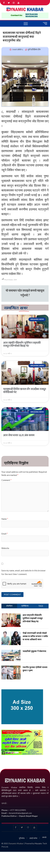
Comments (25, 606)
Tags (40, 606)
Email (4, 533)
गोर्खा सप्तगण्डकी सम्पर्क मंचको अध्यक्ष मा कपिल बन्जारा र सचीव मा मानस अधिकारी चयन (35, 636)
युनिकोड (22, 838)
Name (4, 519)
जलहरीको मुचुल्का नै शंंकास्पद (34, 651)
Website (5, 548)
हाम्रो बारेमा (33, 838)
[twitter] (8, 2)
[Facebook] (4, 2)
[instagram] (13, 2)
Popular (9, 606)
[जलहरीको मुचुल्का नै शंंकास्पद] (11, 651)
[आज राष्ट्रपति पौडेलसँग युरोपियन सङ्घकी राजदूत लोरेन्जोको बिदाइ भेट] (11, 615)
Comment (6, 480)
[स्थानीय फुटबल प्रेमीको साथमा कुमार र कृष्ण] (11, 667)
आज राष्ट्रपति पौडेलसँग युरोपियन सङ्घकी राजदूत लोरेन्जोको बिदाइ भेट (22, 344)
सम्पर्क (44, 837)
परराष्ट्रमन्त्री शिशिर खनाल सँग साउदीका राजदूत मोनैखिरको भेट (24, 391)
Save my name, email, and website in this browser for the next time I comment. (23, 572)
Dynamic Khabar (15, 843)
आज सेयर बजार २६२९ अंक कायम (18, 435)
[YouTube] (18, 2)
